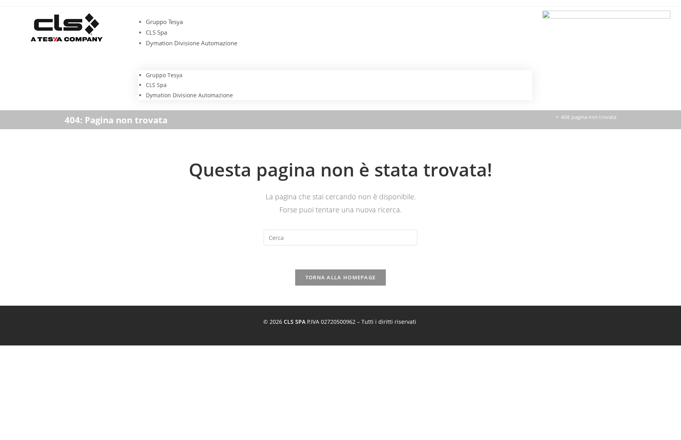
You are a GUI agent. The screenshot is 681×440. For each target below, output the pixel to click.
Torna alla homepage (340, 277)
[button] (335, 59)
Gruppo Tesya (164, 22)
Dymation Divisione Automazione (191, 43)
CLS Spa (156, 32)
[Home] (551, 117)
